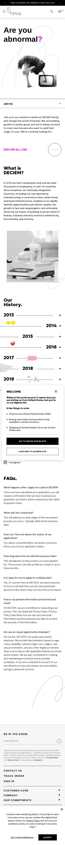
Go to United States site (32, 441)
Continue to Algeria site (32, 451)
